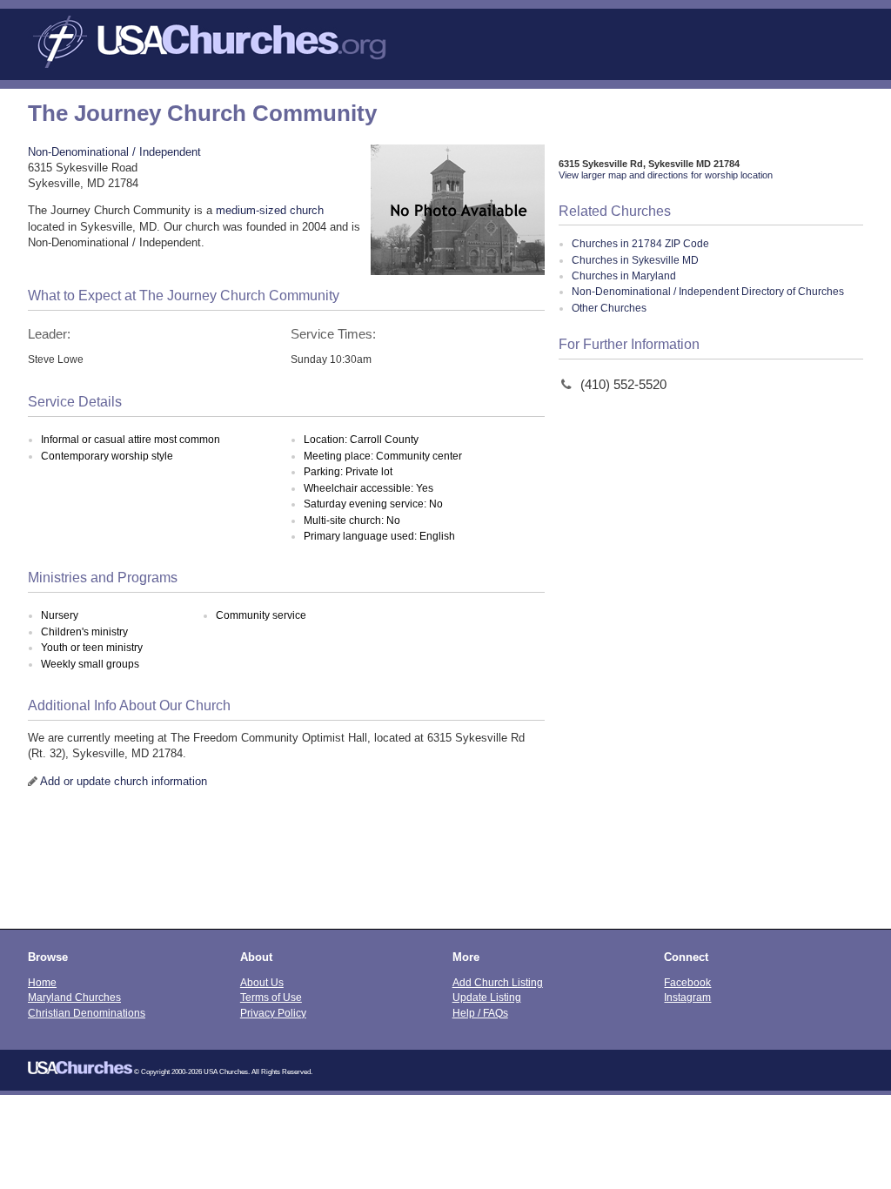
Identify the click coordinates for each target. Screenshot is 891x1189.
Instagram (687, 997)
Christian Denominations (86, 1012)
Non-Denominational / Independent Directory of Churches (708, 291)
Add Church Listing (497, 982)
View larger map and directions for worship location (666, 175)
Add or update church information (123, 781)
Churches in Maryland (624, 276)
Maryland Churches (74, 997)
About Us (262, 982)
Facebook (687, 982)
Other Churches (609, 308)
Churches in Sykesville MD (635, 260)
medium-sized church (270, 210)
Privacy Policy (273, 1012)
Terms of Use (271, 997)
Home (42, 982)
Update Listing (486, 997)
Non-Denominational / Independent (114, 151)
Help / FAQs (480, 1012)
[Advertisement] (445, 869)
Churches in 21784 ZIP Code (640, 244)
